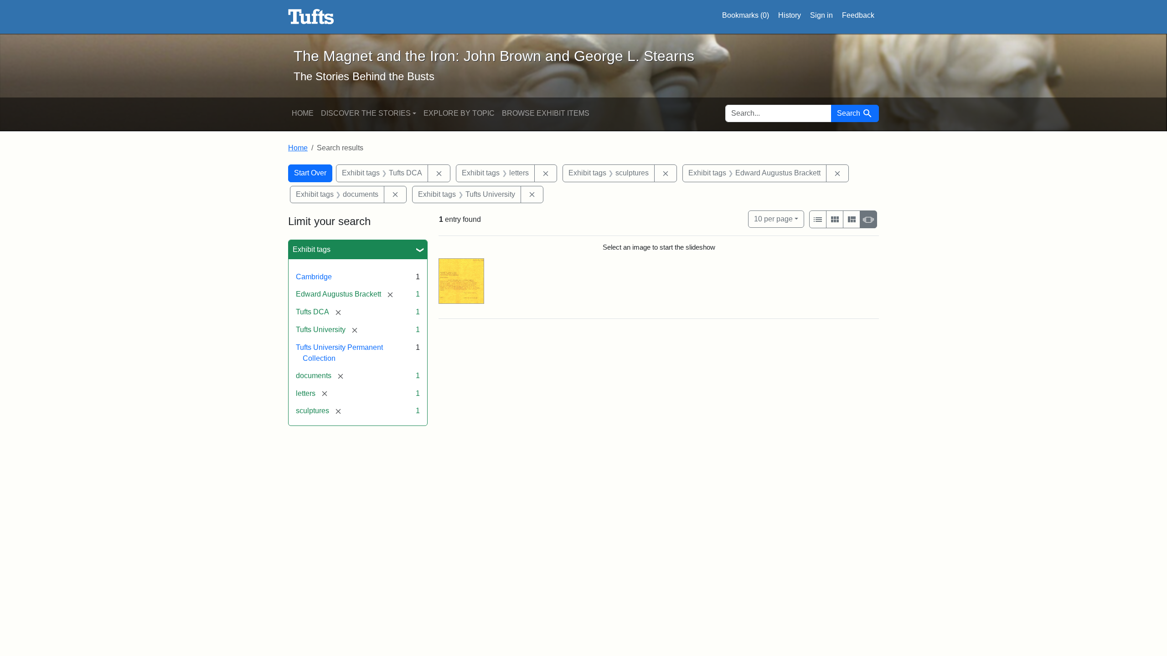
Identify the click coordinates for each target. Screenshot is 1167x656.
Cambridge (314, 277)
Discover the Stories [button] (366, 113)
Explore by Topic (459, 113)
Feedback (858, 15)
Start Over (310, 173)
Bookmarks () (745, 15)
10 (773, 219)
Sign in (821, 15)
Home (303, 113)
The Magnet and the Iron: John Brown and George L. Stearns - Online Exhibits (311, 17)
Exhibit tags (311, 249)
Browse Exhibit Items (545, 113)
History (789, 15)
